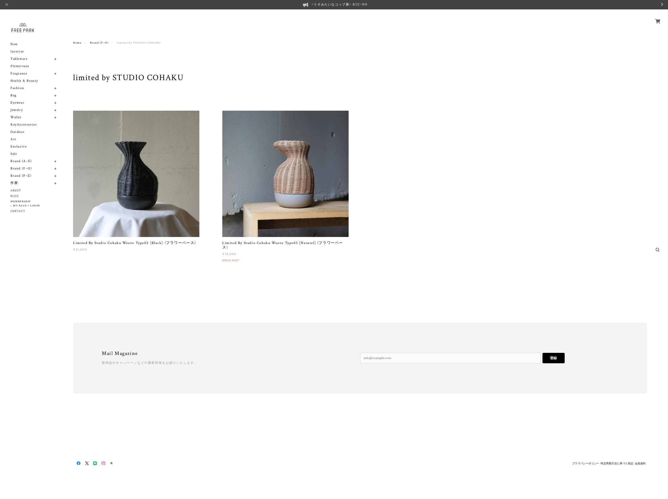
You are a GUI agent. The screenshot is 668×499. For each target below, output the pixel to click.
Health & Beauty (24, 80)
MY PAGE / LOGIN (26, 205)
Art (13, 139)
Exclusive (18, 146)
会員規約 (640, 463)
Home (77, 43)
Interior (17, 51)
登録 (553, 358)
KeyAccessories (23, 124)
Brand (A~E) (21, 161)
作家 (14, 183)
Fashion (17, 88)
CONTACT (17, 211)
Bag (13, 95)
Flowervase (19, 66)
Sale (13, 154)
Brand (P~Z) (21, 175)
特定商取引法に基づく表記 (617, 463)
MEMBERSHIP (20, 201)
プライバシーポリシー (585, 463)
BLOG (14, 196)
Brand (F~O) (21, 168)
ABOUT (15, 190)
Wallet (16, 117)
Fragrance (18, 73)
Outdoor (17, 132)
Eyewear (17, 102)
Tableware (18, 59)
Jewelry (16, 110)
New (14, 44)
